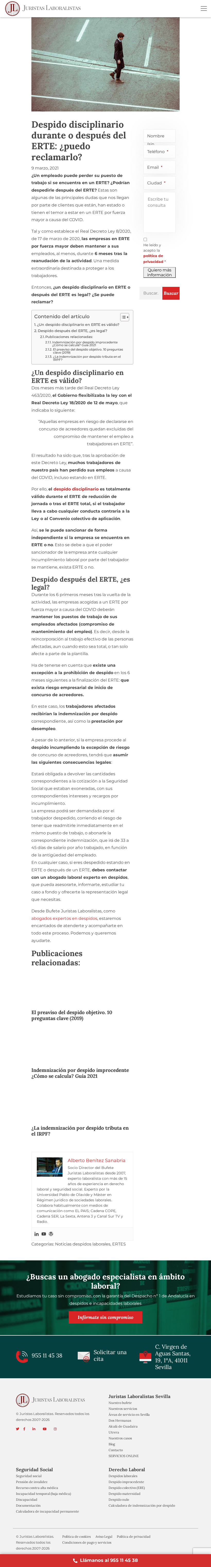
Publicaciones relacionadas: (69, 336)
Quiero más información (159, 272)
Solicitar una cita (110, 1355)
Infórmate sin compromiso (105, 1317)
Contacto (116, 1450)
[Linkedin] (36, 1234)
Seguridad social (28, 1476)
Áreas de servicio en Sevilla (129, 1415)
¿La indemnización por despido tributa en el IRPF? (87, 358)
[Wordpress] (51, 1234)
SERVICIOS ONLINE (124, 1456)
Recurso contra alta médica (37, 1488)
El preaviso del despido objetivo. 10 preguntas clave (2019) (88, 351)
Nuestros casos (120, 1438)
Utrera (114, 1432)
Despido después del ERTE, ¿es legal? (72, 331)
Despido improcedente (126, 1482)
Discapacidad (26, 1499)
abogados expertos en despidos (64, 918)
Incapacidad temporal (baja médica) (43, 1494)
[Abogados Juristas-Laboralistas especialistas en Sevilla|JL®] (44, 8)
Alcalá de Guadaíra (123, 1426)
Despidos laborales (123, 1476)
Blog (112, 1444)
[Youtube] (43, 1234)
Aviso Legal (103, 1536)
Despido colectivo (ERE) (127, 1488)
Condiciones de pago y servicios (86, 1542)
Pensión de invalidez (32, 1482)
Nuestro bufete (120, 1403)
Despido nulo (119, 1499)
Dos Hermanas (120, 1420)
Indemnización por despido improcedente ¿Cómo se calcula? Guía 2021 (85, 344)
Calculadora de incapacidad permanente (47, 1511)
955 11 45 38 (47, 1355)
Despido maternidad (124, 1494)
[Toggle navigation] (204, 8)
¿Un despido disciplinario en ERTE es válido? (78, 324)
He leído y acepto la (154, 253)
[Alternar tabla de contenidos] (122, 317)
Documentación (28, 1505)
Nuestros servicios (123, 1408)
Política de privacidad (134, 1536)
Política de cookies (76, 1536)
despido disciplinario (76, 489)
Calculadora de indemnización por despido (142, 1505)
